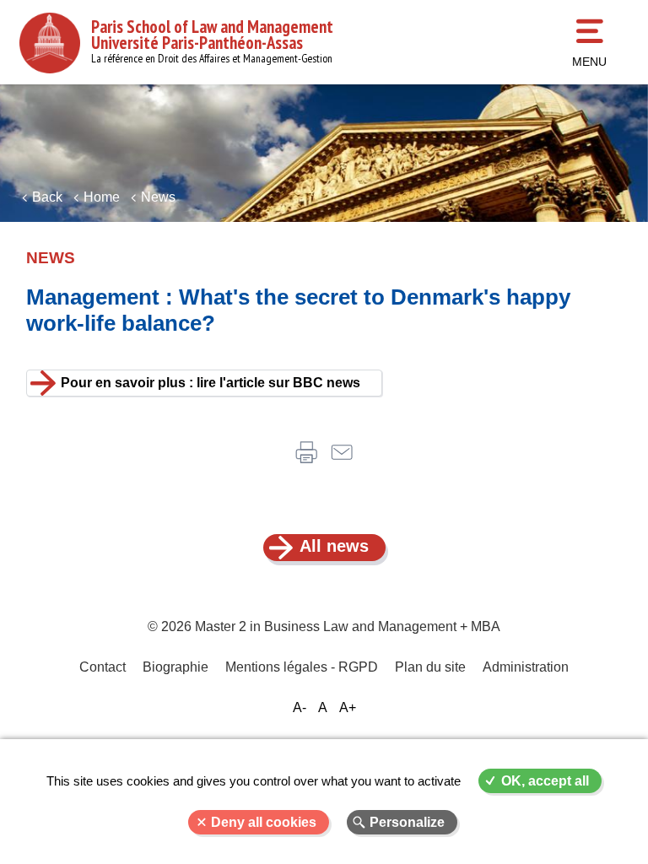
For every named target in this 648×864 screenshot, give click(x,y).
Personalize (407, 822)
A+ (347, 707)
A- (299, 707)
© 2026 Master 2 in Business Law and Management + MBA (324, 626)
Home (102, 197)
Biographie (175, 667)
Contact (102, 667)
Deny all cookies (263, 822)
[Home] (49, 43)
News (158, 197)
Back (47, 197)
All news (334, 546)
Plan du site (430, 667)
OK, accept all (545, 781)
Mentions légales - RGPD (301, 667)
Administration (526, 667)
